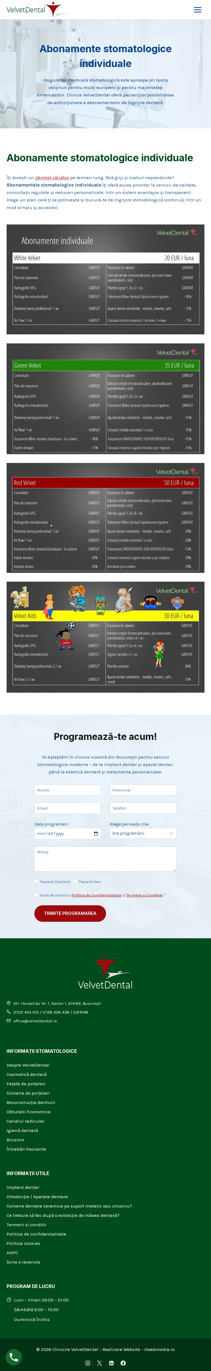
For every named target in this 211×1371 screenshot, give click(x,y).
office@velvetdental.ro (35, 1020)
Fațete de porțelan (26, 1083)
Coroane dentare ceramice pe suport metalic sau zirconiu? (69, 1206)
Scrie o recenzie (23, 1262)
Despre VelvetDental (28, 1065)
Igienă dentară (22, 1130)
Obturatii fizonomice (29, 1111)
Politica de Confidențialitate (96, 895)
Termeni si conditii (26, 1224)
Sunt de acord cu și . (103, 895)
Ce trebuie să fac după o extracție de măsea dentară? (63, 1215)
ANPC (12, 1252)
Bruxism (15, 1139)
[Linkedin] (111, 1363)
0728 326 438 (56, 1012)
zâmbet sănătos (52, 177)
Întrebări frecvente (26, 1149)
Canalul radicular (26, 1121)
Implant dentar (23, 1187)
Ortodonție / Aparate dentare (37, 1196)
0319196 (80, 1012)
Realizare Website (121, 1349)
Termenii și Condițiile (144, 895)
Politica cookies (23, 1243)
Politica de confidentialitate (36, 1234)
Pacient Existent (55, 881)
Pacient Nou (90, 881)
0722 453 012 (26, 1012)
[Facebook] (123, 1363)
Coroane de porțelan (28, 1093)
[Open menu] (197, 10)
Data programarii (51, 824)
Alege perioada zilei (129, 824)
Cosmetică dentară (27, 1074)
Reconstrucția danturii (31, 1102)
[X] (100, 1363)
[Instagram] (88, 1363)
